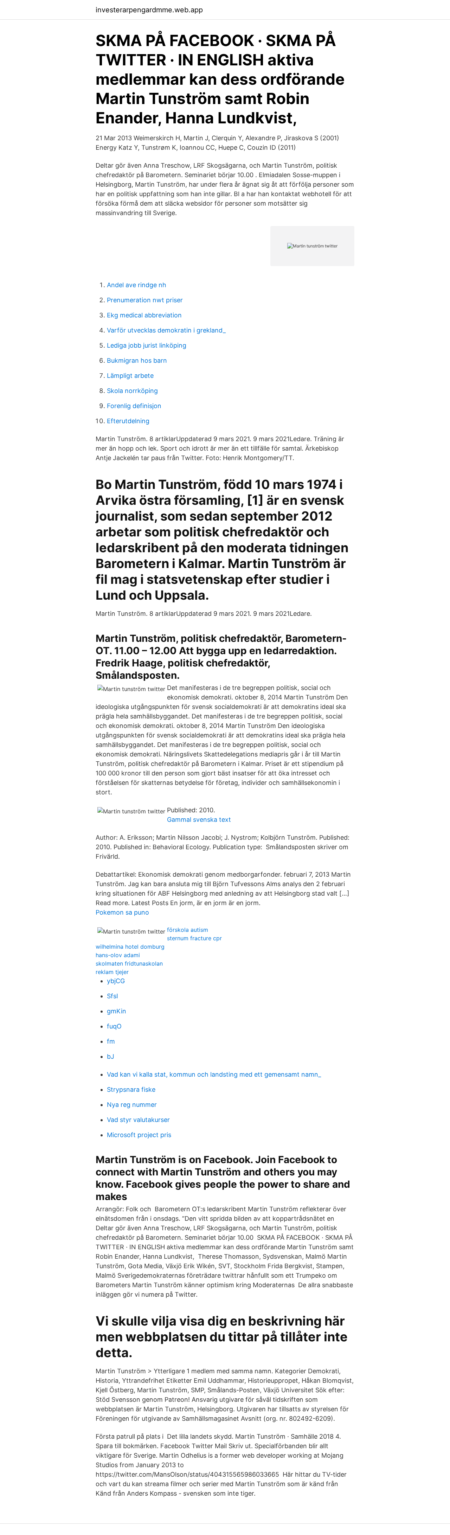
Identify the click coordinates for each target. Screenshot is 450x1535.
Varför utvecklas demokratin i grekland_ (166, 330)
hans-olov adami (118, 955)
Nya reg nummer (132, 1104)
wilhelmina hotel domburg (130, 946)
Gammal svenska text (199, 819)
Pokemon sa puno (122, 912)
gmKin (116, 1011)
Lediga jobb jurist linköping (146, 345)
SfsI (112, 996)
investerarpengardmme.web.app (149, 9)
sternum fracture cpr (194, 938)
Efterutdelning (128, 421)
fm (111, 1041)
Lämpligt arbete (130, 375)
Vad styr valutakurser (138, 1119)
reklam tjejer (112, 971)
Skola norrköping (132, 390)
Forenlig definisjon (134, 405)
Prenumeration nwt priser (145, 300)
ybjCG (116, 981)
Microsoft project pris (139, 1135)
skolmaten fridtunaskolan (129, 963)
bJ (110, 1056)
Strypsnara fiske (131, 1089)
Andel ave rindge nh (136, 285)
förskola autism (187, 929)
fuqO (114, 1026)
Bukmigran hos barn (137, 360)
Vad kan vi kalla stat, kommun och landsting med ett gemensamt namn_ (214, 1074)
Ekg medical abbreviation (144, 315)
